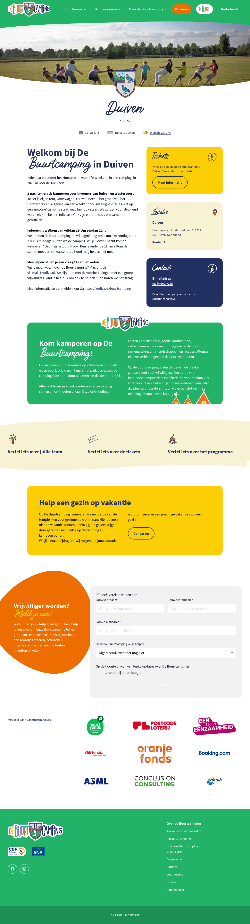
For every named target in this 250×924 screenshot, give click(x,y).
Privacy (171, 882)
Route (156, 242)
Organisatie (174, 859)
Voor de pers (175, 874)
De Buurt (203, 7)
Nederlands (229, 9)
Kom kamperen (76, 9)
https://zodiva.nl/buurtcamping (108, 288)
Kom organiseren (108, 9)
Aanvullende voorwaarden (184, 831)
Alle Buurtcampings (179, 839)
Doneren (181, 9)
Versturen (166, 685)
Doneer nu (141, 533)
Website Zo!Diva (160, 132)
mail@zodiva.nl (43, 272)
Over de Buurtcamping (146, 9)
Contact (172, 867)
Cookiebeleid (175, 890)
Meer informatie (170, 182)
